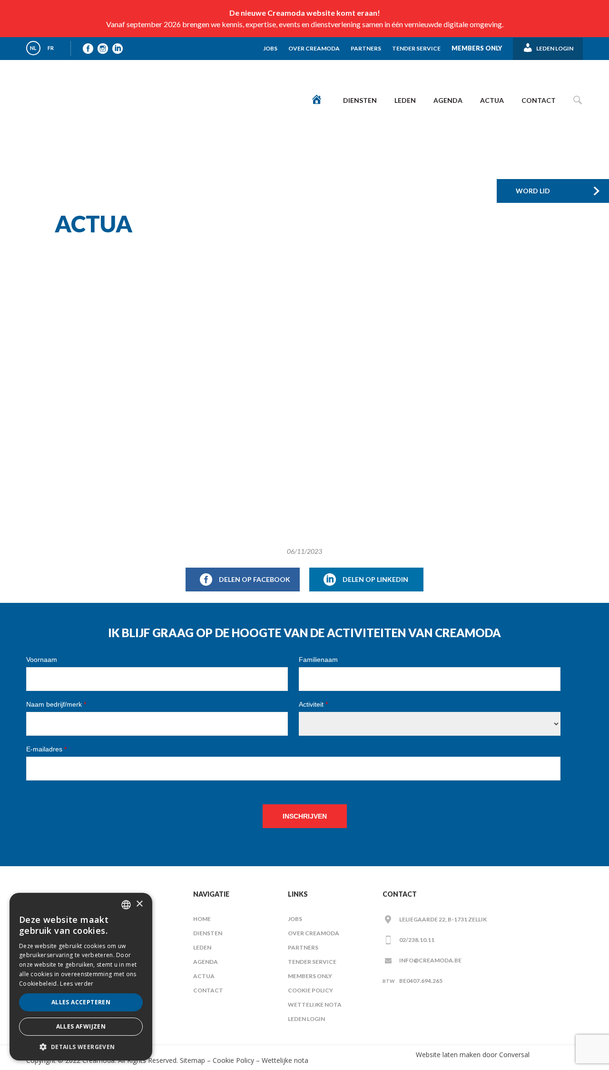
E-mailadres (46, 749)
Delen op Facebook (254, 579)
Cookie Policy (310, 990)
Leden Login (306, 1018)
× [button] (139, 904)
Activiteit (313, 704)
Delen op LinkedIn (375, 579)
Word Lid (533, 191)
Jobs (270, 48)
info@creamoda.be (430, 960)
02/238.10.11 (416, 939)
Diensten (360, 100)
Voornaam (41, 659)
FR (51, 48)
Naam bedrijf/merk (56, 704)
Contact (538, 100)
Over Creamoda (314, 48)
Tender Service (416, 48)
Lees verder (76, 984)
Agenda (447, 100)
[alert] (81, 976)
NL (33, 48)
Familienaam (318, 659)
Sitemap (191, 1060)
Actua (492, 100)
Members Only (477, 48)
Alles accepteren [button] (80, 1002)
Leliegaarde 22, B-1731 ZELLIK (443, 919)
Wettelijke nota (315, 1004)
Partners (366, 48)
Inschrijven (305, 816)
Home (202, 918)
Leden (405, 100)
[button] (81, 1046)
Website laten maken (448, 1054)
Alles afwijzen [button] (81, 1026)
